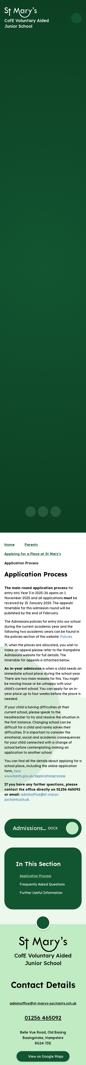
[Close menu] (76, 18)
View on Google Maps (45, 1056)
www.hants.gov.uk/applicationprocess (34, 776)
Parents (31, 544)
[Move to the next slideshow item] (43, 511)
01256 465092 (43, 1017)
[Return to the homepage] (20, 12)
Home (9, 544)
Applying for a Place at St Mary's (32, 554)
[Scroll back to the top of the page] (43, 922)
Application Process (21, 563)
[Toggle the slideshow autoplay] (55, 511)
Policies (66, 636)
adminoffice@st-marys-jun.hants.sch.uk (43, 1003)
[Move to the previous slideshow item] (30, 511)
